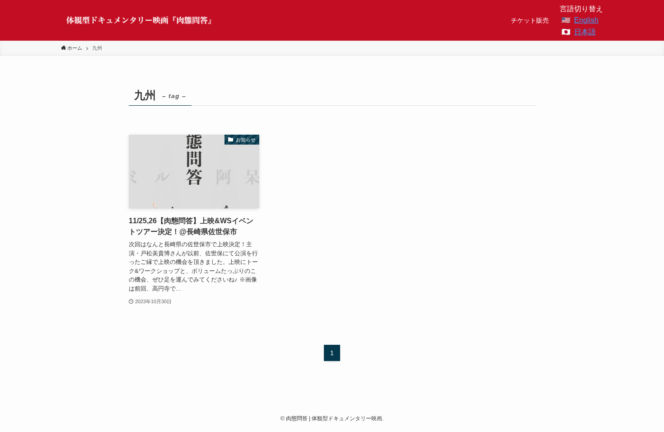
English (586, 20)
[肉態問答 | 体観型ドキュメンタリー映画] (139, 20)
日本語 (585, 32)
